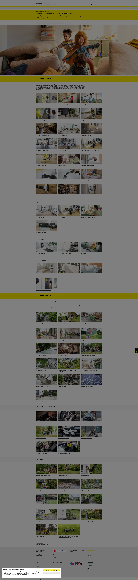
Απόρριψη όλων (51, 573)
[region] (31, 573)
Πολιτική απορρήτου (23, 574)
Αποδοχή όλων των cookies (51, 570)
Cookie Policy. (17, 574)
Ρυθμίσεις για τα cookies (51, 575)
